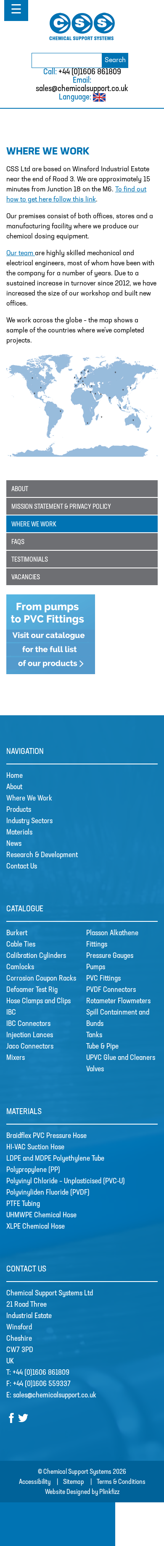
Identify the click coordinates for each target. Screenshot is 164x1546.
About (19, 489)
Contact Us (21, 867)
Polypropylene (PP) (33, 1170)
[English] (99, 99)
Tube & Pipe (102, 1047)
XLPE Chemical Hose (35, 1227)
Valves (95, 1069)
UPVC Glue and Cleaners (120, 1058)
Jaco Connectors (29, 1047)
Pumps (95, 967)
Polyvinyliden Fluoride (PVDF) (48, 1193)
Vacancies (25, 577)
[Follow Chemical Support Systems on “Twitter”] (23, 1421)
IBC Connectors (28, 1024)
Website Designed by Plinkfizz (82, 1492)
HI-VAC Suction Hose (35, 1147)
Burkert (16, 933)
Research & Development (42, 855)
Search (115, 60)
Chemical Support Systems (82, 26)
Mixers (15, 1058)
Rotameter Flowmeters (118, 1001)
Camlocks (20, 967)
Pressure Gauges (109, 956)
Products (18, 810)
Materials (19, 833)
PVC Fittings (103, 979)
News (13, 844)
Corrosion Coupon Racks (41, 979)
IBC (11, 1013)
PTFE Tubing (23, 1204)
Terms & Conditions (121, 1482)
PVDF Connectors (111, 990)
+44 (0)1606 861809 (89, 72)
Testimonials (29, 560)
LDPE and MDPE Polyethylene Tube (55, 1159)
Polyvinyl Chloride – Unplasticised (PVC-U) (65, 1181)
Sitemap (73, 1482)
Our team (20, 253)
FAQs (17, 542)
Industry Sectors (29, 821)
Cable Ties (20, 945)
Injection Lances (29, 1035)
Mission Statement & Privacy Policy (61, 507)
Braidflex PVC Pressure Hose (46, 1136)
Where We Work (33, 524)
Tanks (94, 1035)
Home (14, 776)
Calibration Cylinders (36, 956)
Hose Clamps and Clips (38, 1001)
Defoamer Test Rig (32, 990)
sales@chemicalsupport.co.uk (82, 89)
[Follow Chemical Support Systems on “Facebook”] (12, 1421)
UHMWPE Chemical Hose (41, 1215)
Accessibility (34, 1482)
